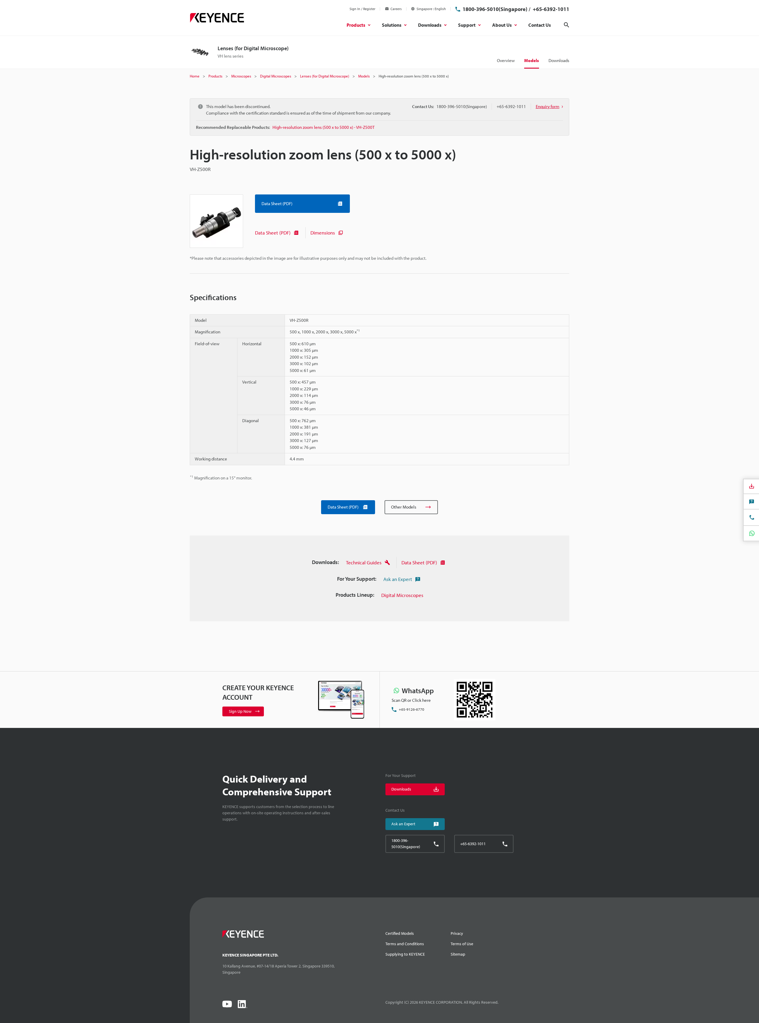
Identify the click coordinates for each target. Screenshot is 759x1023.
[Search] (566, 25)
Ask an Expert (397, 579)
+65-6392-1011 (550, 9)
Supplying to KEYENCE (405, 954)
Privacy (457, 933)
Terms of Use (462, 943)
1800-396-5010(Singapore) (495, 9)
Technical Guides (364, 562)
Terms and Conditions (404, 943)
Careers (396, 9)
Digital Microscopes (402, 595)
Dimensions (322, 232)
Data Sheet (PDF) (273, 232)
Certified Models (399, 933)
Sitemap (458, 954)
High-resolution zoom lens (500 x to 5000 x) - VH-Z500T (323, 127)
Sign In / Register (362, 9)
